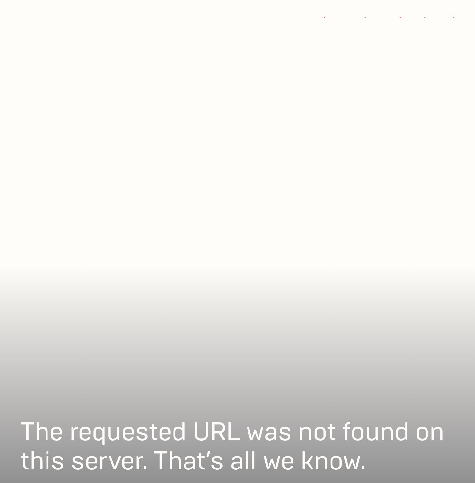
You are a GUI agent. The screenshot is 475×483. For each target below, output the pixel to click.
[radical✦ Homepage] (52, 16)
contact (444, 16)
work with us (308, 16)
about (417, 16)
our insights (349, 16)
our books (387, 16)
